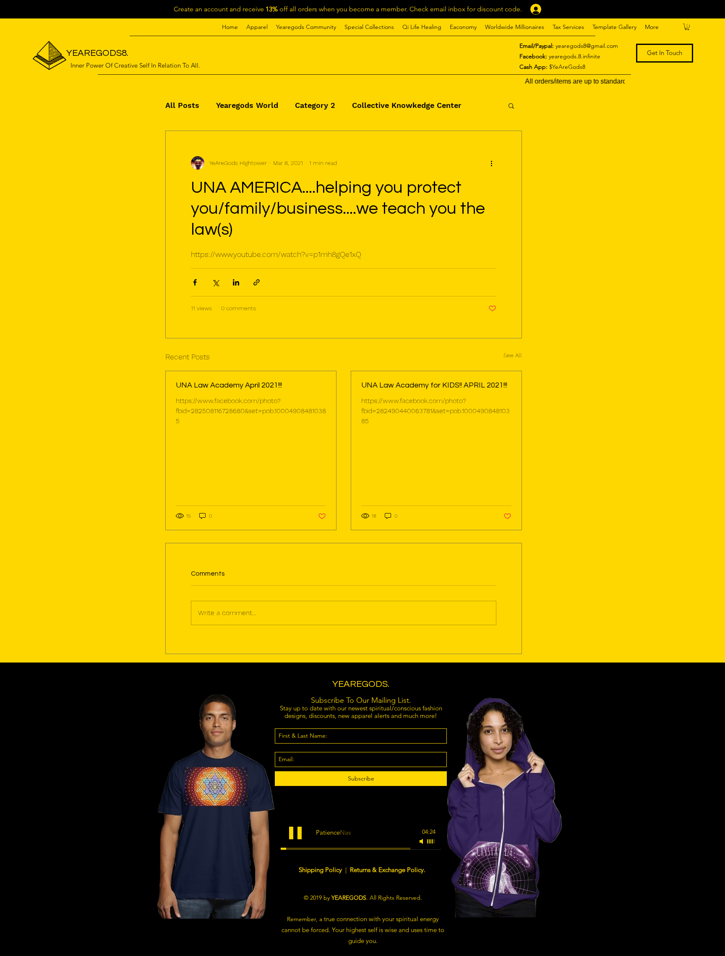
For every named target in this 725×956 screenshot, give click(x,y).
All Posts (182, 105)
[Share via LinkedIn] (236, 282)
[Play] (295, 833)
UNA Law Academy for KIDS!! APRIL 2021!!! (434, 385)
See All (512, 355)
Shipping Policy (321, 870)
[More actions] (491, 163)
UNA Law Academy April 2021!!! (229, 385)
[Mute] (422, 841)
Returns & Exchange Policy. (387, 870)
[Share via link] (257, 282)
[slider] (431, 841)
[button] (257, 27)
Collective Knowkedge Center (407, 105)
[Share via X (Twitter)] (215, 282)
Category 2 (315, 105)
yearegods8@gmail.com (586, 46)
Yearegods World (247, 105)
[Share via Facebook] (195, 282)
